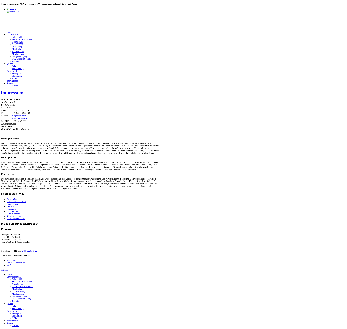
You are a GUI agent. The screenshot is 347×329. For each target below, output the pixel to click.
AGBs (9, 265)
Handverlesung (13, 211)
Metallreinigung (13, 214)
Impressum (12, 92)
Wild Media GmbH (30, 251)
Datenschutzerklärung (16, 263)
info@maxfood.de (19, 116)
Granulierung (12, 204)
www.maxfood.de (19, 118)
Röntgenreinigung (14, 216)
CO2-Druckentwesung (16, 218)
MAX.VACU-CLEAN (16, 201)
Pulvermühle (12, 199)
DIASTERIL (12, 206)
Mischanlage (12, 209)
